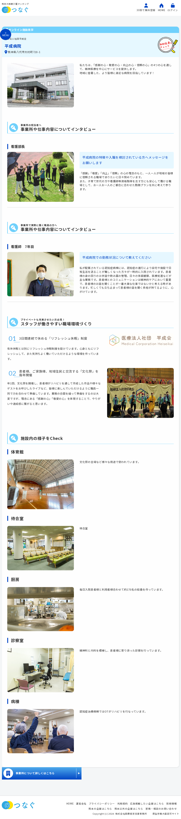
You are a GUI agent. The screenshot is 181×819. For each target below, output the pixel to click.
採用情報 (171, 803)
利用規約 (122, 803)
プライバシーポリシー (102, 803)
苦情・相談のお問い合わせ (161, 808)
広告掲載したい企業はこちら (147, 803)
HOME (70, 803)
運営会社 (81, 803)
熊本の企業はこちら (100, 808)
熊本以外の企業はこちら (129, 808)
